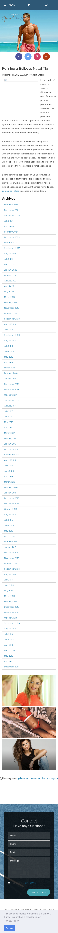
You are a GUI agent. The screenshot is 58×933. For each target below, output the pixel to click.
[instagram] (37, 56)
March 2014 (9, 596)
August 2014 (10, 574)
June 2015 (9, 525)
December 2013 (11, 607)
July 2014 (8, 580)
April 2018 (9, 362)
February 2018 (11, 373)
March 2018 (9, 367)
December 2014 (11, 552)
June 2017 (9, 416)
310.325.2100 (48, 909)
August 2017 (10, 406)
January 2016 (10, 493)
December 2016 (11, 449)
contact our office (10, 191)
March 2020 (9, 297)
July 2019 (8, 329)
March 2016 (9, 482)
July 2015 (8, 520)
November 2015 (11, 503)
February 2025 (11, 204)
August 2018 (10, 340)
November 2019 (11, 308)
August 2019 (10, 324)
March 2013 (9, 650)
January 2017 (10, 444)
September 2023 (12, 248)
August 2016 (10, 460)
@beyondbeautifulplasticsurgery (38, 778)
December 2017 (11, 384)
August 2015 (10, 514)
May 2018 (8, 357)
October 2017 (10, 395)
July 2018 (8, 346)
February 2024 (11, 232)
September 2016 (12, 454)
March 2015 (9, 536)
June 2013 (9, 639)
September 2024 (12, 215)
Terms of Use (30, 883)
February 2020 (11, 302)
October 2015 (10, 509)
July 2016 (8, 465)
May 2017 (8, 422)
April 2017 (8, 427)
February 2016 (11, 487)
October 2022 (10, 275)
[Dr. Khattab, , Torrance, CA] (14, 17)
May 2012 (8, 656)
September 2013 (12, 623)
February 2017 (10, 438)
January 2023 (10, 270)
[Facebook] (18, 56)
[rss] (9, 56)
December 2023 (12, 237)
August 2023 (10, 253)
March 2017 (9, 433)
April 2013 (8, 645)
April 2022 (9, 286)
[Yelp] (46, 56)
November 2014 (11, 558)
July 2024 (8, 221)
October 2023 (10, 242)
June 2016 (9, 471)
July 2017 (8, 411)
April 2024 (9, 226)
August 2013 (10, 628)
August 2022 (10, 280)
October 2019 (10, 313)
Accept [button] (9, 928)
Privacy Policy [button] (12, 921)
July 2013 (8, 634)
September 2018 (12, 335)
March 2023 (9, 264)
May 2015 (8, 531)
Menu (12, 4)
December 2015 (11, 498)
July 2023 (8, 259)
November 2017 (11, 389)
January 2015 (10, 547)
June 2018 (9, 351)
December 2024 (12, 210)
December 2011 (11, 666)
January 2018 (10, 378)
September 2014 (12, 569)
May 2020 (9, 291)
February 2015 (11, 541)
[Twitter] (28, 56)
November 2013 (11, 612)
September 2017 (12, 400)
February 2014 (10, 601)
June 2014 (9, 585)
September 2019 (12, 319)
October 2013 (10, 618)
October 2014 (10, 563)
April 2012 (9, 661)
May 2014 (8, 590)
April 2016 (9, 476)
